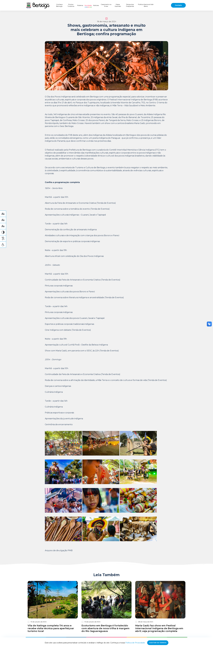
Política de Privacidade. (135, 643)
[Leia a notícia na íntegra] (53, 607)
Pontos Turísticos (71, 5)
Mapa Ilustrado (118, 5)
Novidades (88, 5)
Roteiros (80, 5)
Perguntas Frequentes (130, 5)
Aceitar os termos (157, 643)
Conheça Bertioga (59, 5)
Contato (178, 5)
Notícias (96, 5)
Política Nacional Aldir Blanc (146, 5)
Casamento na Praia (106, 5)
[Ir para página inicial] (37, 5)
